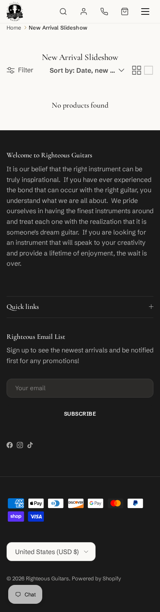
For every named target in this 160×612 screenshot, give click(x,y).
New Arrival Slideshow (58, 27)
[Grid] (137, 70)
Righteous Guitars (47, 578)
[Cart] (125, 11)
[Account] (83, 11)
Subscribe (80, 413)
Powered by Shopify (96, 578)
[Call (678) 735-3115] (104, 11)
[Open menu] (145, 11)
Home (14, 27)
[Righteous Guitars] (15, 11)
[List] (148, 70)
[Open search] (63, 11)
